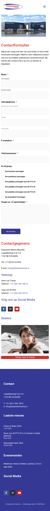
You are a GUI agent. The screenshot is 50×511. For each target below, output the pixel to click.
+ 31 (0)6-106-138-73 (19, 284)
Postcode (4, 128)
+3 (6, 262)
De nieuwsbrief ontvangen (15, 197)
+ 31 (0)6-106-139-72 (19, 293)
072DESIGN (40, 504)
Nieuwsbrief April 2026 (13, 443)
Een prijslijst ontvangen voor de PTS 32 (20, 192)
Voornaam (5, 79)
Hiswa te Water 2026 (12, 426)
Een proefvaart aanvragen (15, 177)
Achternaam (6, 90)
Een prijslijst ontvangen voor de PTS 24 (20, 182)
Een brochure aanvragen (14, 171)
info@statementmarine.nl (18, 268)
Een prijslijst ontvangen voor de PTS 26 (20, 187)
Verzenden (11, 231)
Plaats (3, 117)
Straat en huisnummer (9, 106)
